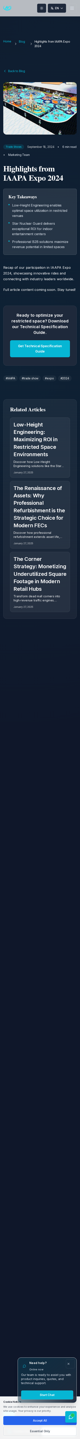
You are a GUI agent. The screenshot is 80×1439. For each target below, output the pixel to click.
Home (7, 41)
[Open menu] (72, 8)
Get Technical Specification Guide (40, 348)
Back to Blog (16, 71)
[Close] (70, 1363)
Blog (22, 41)
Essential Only (40, 1431)
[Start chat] (71, 1417)
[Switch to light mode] (41, 8)
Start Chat (47, 1395)
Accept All (40, 1420)
